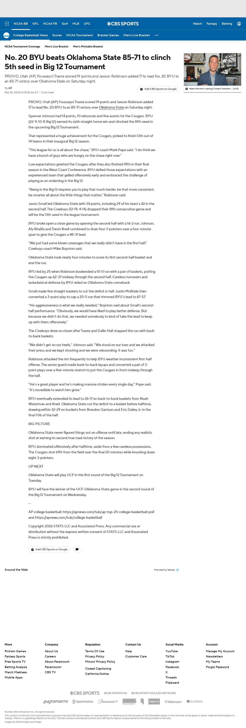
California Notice (97, 674)
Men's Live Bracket (56, 46)
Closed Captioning (98, 669)
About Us (51, 651)
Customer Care (136, 656)
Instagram (172, 662)
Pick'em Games (15, 651)
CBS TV (50, 672)
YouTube (171, 651)
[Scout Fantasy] (173, 701)
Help (128, 651)
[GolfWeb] (195, 702)
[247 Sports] (55, 701)
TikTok (169, 656)
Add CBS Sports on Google (161, 89)
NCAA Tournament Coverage (22, 46)
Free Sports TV (15, 662)
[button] (157, 35)
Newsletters (214, 656)
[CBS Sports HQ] (115, 693)
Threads (171, 677)
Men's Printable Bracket (88, 46)
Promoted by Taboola (164, 570)
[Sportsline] (83, 701)
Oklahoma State (111, 107)
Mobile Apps (13, 677)
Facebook (172, 667)
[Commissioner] (133, 700)
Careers (50, 656)
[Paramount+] (108, 701)
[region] (212, 69)
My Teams (213, 662)
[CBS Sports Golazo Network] (153, 693)
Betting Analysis (16, 667)
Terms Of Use (94, 651)
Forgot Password (217, 667)
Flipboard (172, 683)
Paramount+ (53, 667)
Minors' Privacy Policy (100, 662)
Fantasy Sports (15, 656)
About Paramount (57, 662)
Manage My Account (220, 651)
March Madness (16, 672)
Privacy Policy (94, 656)
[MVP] (154, 700)
